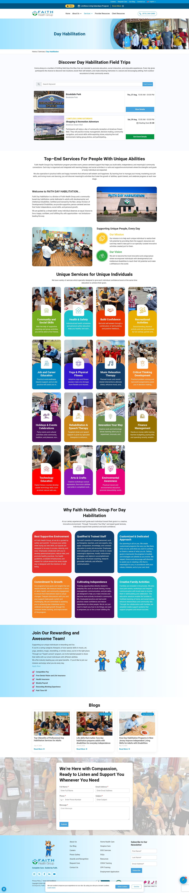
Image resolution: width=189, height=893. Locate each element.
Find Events (148, 84)
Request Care (122, 2)
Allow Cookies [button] (122, 887)
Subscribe (136, 870)
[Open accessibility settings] (4, 889)
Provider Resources (102, 13)
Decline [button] (136, 887)
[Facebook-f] (44, 874)
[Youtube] (54, 874)
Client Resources (118, 13)
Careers (113, 2)
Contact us (141, 2)
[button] (151, 2)
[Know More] (123, 6)
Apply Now (36, 666)
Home (68, 13)
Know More (116, 6)
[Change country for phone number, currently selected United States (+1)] (62, 800)
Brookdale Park (73, 94)
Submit (64, 824)
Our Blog (132, 2)
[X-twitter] (39, 874)
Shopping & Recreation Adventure (82, 121)
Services (87, 13)
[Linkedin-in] (49, 874)
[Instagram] (34, 874)
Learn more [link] (51, 888)
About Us (75, 13)
